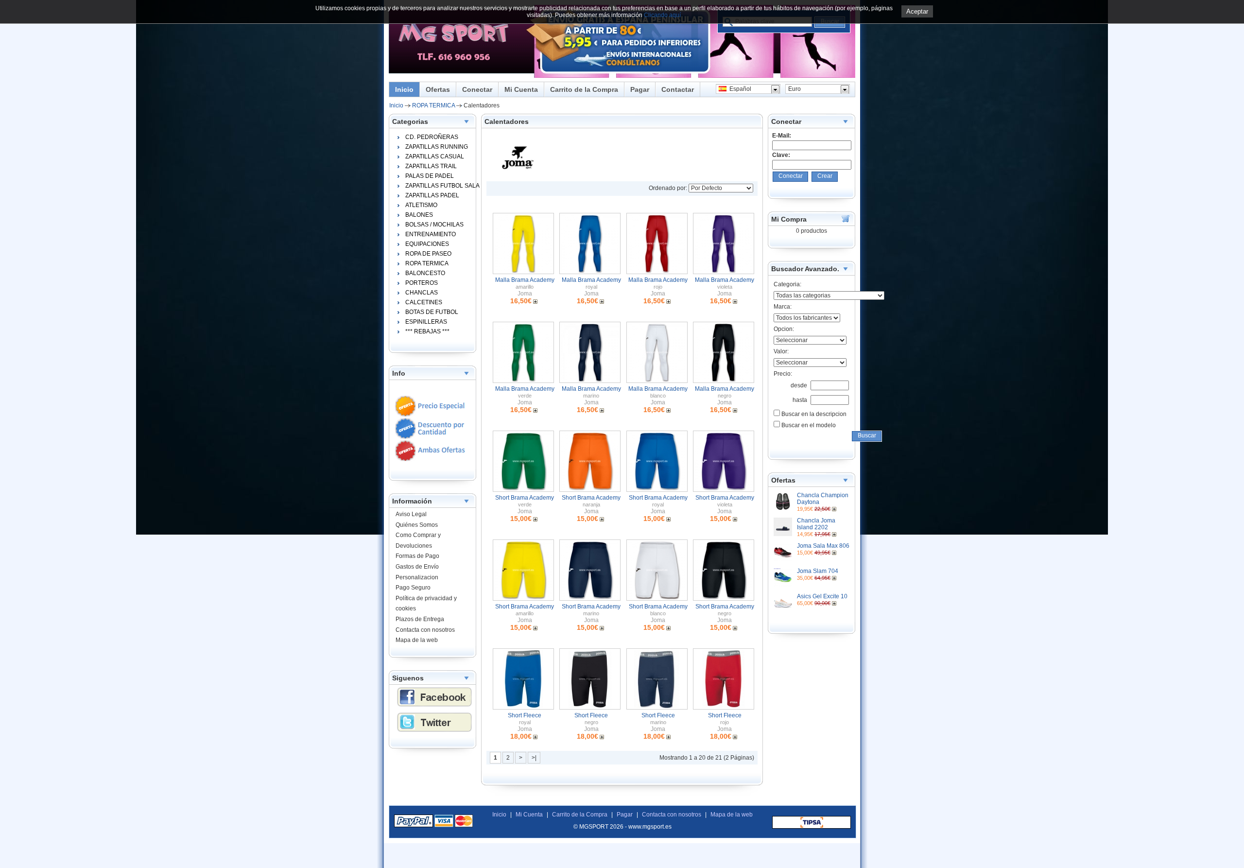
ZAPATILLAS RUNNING (436, 146)
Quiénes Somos (417, 524)
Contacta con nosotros (425, 629)
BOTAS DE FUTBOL (431, 312)
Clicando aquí (662, 15)
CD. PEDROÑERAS (431, 137)
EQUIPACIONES (427, 244)
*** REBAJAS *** (427, 331)
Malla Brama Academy (524, 280)
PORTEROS (421, 282)
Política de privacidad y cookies (426, 603)
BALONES (419, 214)
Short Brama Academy (524, 497)
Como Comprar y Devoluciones (418, 540)
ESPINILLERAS (426, 321)
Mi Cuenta (521, 89)
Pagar (639, 89)
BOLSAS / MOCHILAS (434, 224)
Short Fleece (524, 715)
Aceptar (917, 11)
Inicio (404, 89)
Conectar (477, 89)
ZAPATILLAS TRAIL (431, 166)
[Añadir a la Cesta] (835, 509)
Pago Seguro (413, 587)
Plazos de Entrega (420, 619)
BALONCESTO (425, 273)
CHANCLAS (421, 292)
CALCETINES (423, 302)
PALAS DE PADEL (429, 176)
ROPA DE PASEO (428, 253)
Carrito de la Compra (584, 89)
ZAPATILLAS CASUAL (434, 156)
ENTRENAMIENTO (430, 234)
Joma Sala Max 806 (823, 545)
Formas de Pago (417, 556)
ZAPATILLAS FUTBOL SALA (439, 185)
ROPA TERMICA (433, 105)
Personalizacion (417, 577)
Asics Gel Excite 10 (822, 596)
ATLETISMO (421, 205)
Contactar (677, 89)
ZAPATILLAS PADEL (432, 195)
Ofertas (438, 89)
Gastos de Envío (417, 566)
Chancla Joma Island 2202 (816, 524)
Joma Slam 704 (817, 571)
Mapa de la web (417, 640)
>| (534, 757)
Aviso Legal (411, 514)
